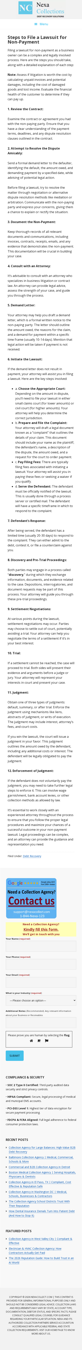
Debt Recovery (32, 856)
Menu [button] (44, 24)
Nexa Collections (41, 9)
